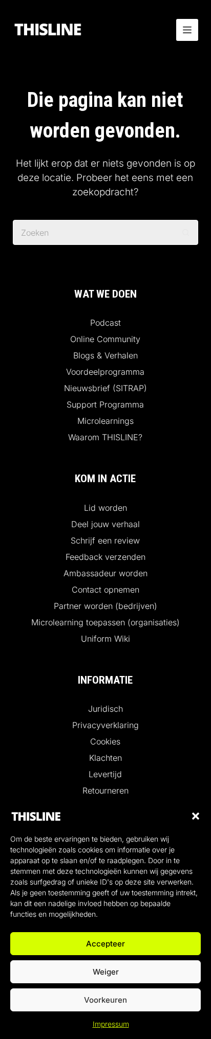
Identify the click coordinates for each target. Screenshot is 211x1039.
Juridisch (105, 709)
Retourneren (105, 790)
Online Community (105, 339)
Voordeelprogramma (105, 372)
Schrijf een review (105, 540)
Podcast (105, 323)
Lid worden (105, 508)
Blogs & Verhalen (105, 355)
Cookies (105, 741)
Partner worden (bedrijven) (105, 606)
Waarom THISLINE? (105, 437)
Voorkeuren (105, 1000)
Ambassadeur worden (105, 573)
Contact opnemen (105, 589)
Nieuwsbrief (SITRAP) (105, 388)
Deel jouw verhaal (105, 524)
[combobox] (93, 232)
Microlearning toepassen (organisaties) (105, 622)
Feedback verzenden (105, 557)
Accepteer (105, 943)
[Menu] (187, 30)
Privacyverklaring (105, 725)
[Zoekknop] (186, 232)
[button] (196, 816)
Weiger (106, 972)
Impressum (111, 1024)
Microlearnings (105, 421)
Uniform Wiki (105, 639)
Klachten (105, 758)
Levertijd (105, 774)
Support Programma (105, 404)
